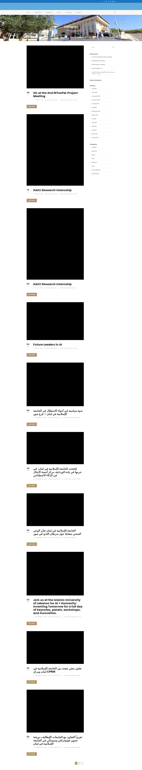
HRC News (94, 162)
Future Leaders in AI (47, 344)
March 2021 (94, 134)
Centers (78, 12)
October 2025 (95, 103)
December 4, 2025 (40, 417)
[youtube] (112, 1)
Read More (31, 106)
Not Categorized (96, 170)
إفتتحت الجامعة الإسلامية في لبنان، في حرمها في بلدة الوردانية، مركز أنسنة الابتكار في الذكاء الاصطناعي (57, 472)
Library (59, 12)
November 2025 (96, 100)
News (78, 417)
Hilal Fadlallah (52, 100)
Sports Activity (95, 173)
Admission (38, 12)
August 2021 (95, 115)
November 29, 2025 (41, 479)
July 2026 (94, 88)
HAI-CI (76, 100)
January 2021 (95, 137)
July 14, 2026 (39, 194)
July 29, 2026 (39, 100)
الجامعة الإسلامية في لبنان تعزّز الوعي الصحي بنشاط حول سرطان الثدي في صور (57, 532)
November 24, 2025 (41, 537)
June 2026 (94, 92)
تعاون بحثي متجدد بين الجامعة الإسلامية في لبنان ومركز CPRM (57, 670)
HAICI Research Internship (52, 190)
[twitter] (110, 1)
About (28, 12)
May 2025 (94, 107)
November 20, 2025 (41, 747)
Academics (49, 12)
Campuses (68, 12)
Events (70, 100)
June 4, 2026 (39, 348)
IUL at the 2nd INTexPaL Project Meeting (55, 94)
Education (64, 100)
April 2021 (94, 130)
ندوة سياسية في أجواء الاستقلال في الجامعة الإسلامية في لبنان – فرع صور (58, 412)
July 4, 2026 (39, 288)
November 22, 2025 (41, 675)
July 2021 (94, 119)
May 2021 (94, 126)
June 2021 (94, 122)
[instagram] (114, 1)
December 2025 (96, 96)
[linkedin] (106, 1)
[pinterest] (108, 1)
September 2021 (96, 111)
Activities (94, 147)
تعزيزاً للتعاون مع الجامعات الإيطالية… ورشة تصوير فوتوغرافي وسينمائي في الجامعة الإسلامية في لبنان (57, 740)
